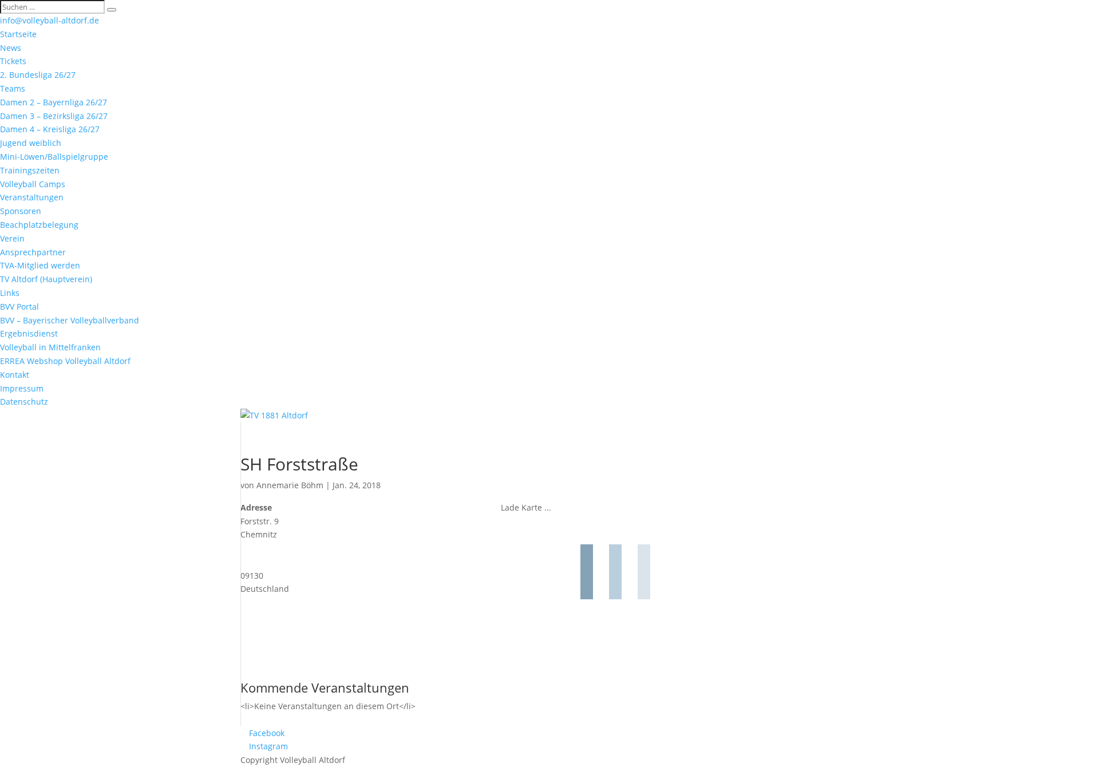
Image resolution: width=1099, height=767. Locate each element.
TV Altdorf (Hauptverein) (46, 279)
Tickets (13, 61)
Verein (12, 238)
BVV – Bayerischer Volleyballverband (69, 320)
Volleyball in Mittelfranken (50, 347)
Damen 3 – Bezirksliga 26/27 (54, 115)
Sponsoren (20, 210)
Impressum (22, 388)
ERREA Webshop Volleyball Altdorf (65, 360)
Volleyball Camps (32, 184)
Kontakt (14, 374)
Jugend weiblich (30, 142)
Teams (12, 88)
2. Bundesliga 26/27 (38, 74)
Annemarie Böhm (289, 485)
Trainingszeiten (30, 170)
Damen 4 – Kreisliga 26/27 (50, 129)
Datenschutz (24, 401)
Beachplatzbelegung (39, 224)
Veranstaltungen (32, 197)
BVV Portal (19, 306)
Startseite (18, 34)
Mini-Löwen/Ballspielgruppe (54, 156)
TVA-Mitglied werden (40, 265)
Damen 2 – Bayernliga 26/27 (53, 102)
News (10, 47)
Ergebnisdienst (29, 333)
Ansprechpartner (33, 252)
